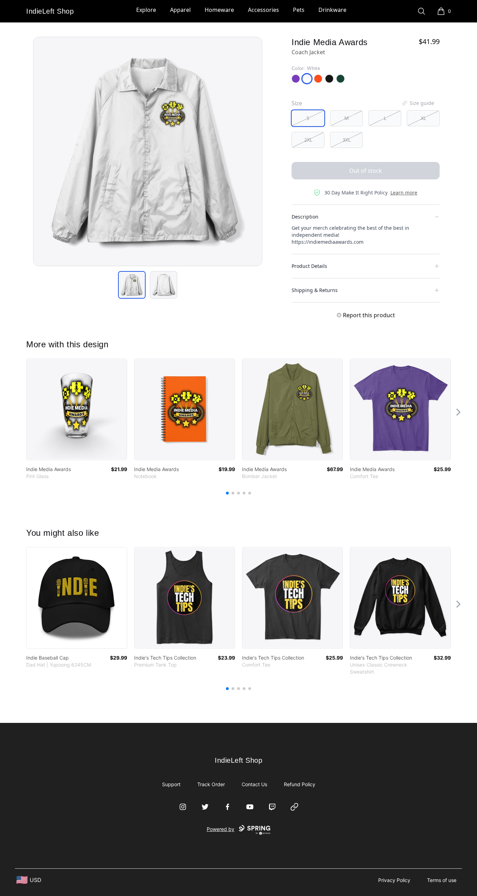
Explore (146, 10)
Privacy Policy (394, 880)
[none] (417, 103)
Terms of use (441, 880)
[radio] (308, 118)
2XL (308, 139)
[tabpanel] (147, 151)
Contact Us (254, 784)
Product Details (309, 266)
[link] (77, 409)
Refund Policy (299, 784)
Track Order (211, 784)
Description (305, 216)
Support (171, 784)
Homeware (219, 10)
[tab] (132, 285)
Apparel (180, 10)
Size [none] (297, 103)
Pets (298, 10)
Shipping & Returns (315, 290)
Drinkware (332, 10)
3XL (347, 139)
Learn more (403, 192)
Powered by (220, 829)
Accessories (263, 10)
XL (423, 118)
